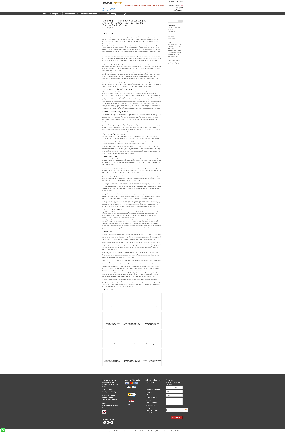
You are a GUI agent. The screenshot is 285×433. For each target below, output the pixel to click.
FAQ (147, 395)
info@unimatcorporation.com (175, 9)
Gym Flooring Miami (154, 431)
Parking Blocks (171, 31)
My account (171, 1)
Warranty (148, 400)
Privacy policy (150, 408)
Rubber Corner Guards (173, 34)
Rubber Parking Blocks (52, 14)
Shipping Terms (150, 405)
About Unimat (150, 383)
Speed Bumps (69, 14)
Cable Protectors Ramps (87, 14)
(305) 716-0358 (179, 7)
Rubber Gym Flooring (107, 14)
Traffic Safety (113, 28)
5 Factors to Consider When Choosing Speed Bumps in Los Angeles (175, 46)
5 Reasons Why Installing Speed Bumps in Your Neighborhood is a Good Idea (175, 56)
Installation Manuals (151, 397)
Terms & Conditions (151, 402)
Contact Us (149, 392)
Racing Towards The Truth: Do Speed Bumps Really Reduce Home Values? (174, 62)
